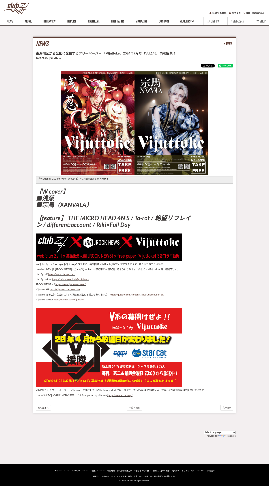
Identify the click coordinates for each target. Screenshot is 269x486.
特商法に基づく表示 (161, 471)
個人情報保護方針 (124, 471)
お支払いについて (97, 471)
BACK (229, 43)
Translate (231, 436)
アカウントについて (80, 471)
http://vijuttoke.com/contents (65, 290)
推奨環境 (175, 471)
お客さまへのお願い (142, 471)
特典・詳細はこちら (255, 13)
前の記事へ (43, 408)
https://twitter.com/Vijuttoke (69, 300)
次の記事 (226, 408)
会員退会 (210, 471)
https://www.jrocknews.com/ (70, 284)
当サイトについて (62, 471)
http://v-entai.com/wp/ (120, 395)
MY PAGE (201, 471)
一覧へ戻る (134, 408)
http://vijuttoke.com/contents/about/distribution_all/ (137, 295)
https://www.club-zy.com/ (61, 274)
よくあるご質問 (188, 471)
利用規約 (111, 471)
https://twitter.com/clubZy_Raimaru (70, 279)
